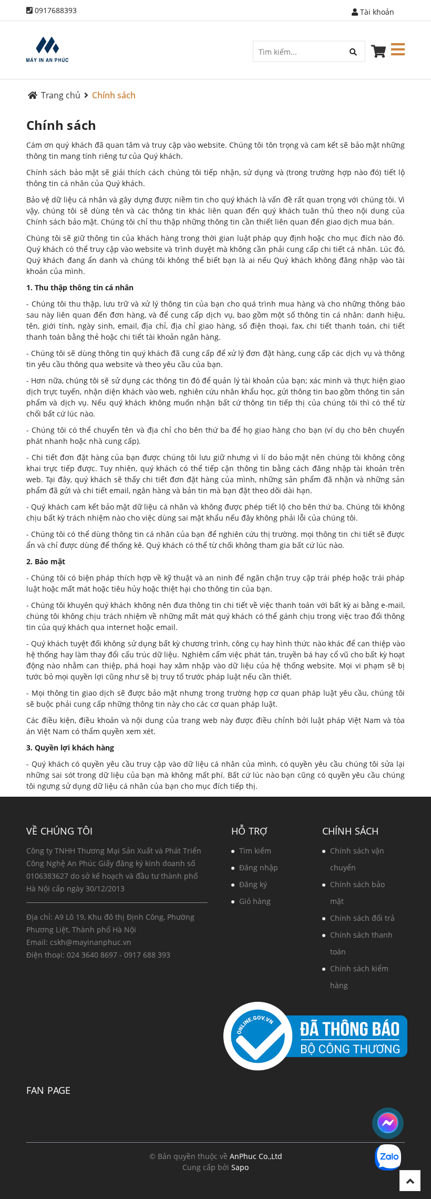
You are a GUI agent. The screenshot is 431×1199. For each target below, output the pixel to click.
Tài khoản (376, 12)
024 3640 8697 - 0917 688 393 (118, 955)
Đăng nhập (258, 867)
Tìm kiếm (255, 851)
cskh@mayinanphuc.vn (90, 942)
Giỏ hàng (255, 901)
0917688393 (56, 10)
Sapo (240, 1167)
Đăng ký (253, 884)
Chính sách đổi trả (362, 918)
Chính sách (61, 125)
